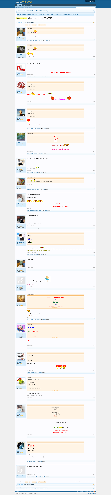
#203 (94, 74)
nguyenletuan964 (21, 304)
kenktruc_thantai (21, 242)
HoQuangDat (20, 475)
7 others (43, 189)
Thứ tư (44, 14)
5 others (41, 289)
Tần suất (75, 14)
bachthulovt (19, 362)
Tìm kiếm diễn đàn (19, 7)
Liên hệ (78, 491)
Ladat (28, 103)
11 (36, 481)
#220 (94, 474)
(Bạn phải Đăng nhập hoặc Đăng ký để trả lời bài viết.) (85, 481)
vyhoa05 (29, 347)
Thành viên (25, 5)
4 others (40, 372)
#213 (94, 286)
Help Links (31, 5)
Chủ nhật (60, 14)
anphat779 (41, 40)
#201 (94, 38)
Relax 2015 (19, 54)
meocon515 (38, 76)
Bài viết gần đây (27, 7)
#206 (94, 151)
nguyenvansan (38, 399)
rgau (18, 168)
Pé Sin (18, 203)
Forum (19, 5)
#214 (94, 317)
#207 (94, 170)
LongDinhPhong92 (30, 40)
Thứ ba (40, 14)
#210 (94, 225)
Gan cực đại (70, 14)
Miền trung (29, 14)
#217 (94, 397)
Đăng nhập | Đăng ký (90, 1)
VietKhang (19, 142)
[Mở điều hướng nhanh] (93, 10)
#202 (94, 56)
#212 (94, 267)
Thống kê (65, 14)
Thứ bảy (56, 14)
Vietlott (33, 14)
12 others (41, 103)
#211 (94, 252)
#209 (94, 208)
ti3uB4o (18, 73)
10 (34, 481)
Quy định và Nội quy (92, 493)
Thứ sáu (52, 14)
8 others (43, 76)
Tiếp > (44, 481)
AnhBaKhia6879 (20, 187)
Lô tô (78, 14)
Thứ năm (48, 14)
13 (40, 481)
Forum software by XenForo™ (25, 493)
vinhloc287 (36, 40)
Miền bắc (24, 14)
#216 (94, 370)
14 (42, 481)
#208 (94, 187)
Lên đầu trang (91, 491)
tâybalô (18, 118)
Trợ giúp (81, 491)
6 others (46, 228)
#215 (94, 345)
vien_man (19, 225)
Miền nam (19, 14)
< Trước (26, 481)
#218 (94, 434)
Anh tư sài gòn (20, 286)
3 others (44, 436)
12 (38, 481)
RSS (94, 491)
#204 (94, 101)
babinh (18, 451)
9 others (46, 40)
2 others (44, 399)
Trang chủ (86, 491)
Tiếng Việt (17, 491)
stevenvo (32, 289)
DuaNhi (18, 37)
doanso (28, 289)
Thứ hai (36, 14)
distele (18, 387)
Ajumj (18, 91)
